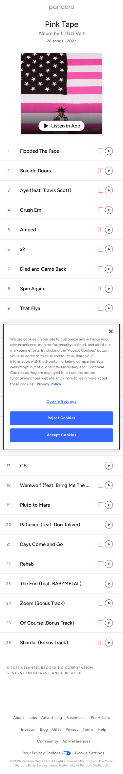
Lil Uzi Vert (73, 33)
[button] (61, 151)
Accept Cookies (61, 435)
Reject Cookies (61, 418)
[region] (61, 386)
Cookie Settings (61, 401)
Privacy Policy (49, 384)
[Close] (111, 331)
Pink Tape (61, 24)
